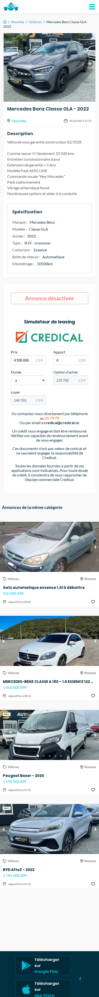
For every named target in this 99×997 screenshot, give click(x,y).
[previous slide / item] (3, 547)
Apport (59, 352)
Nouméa (17, 22)
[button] (41, 568)
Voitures (35, 22)
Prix (14, 352)
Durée (16, 372)
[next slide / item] (89, 63)
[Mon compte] (92, 6)
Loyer (15, 392)
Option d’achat (65, 372)
